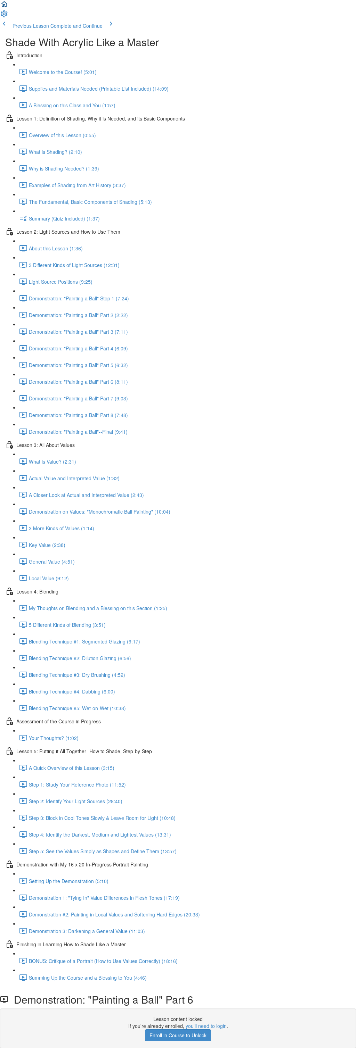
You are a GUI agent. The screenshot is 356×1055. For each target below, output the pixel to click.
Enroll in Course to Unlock (178, 1035)
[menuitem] (4, 16)
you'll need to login (206, 1025)
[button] (4, 6)
